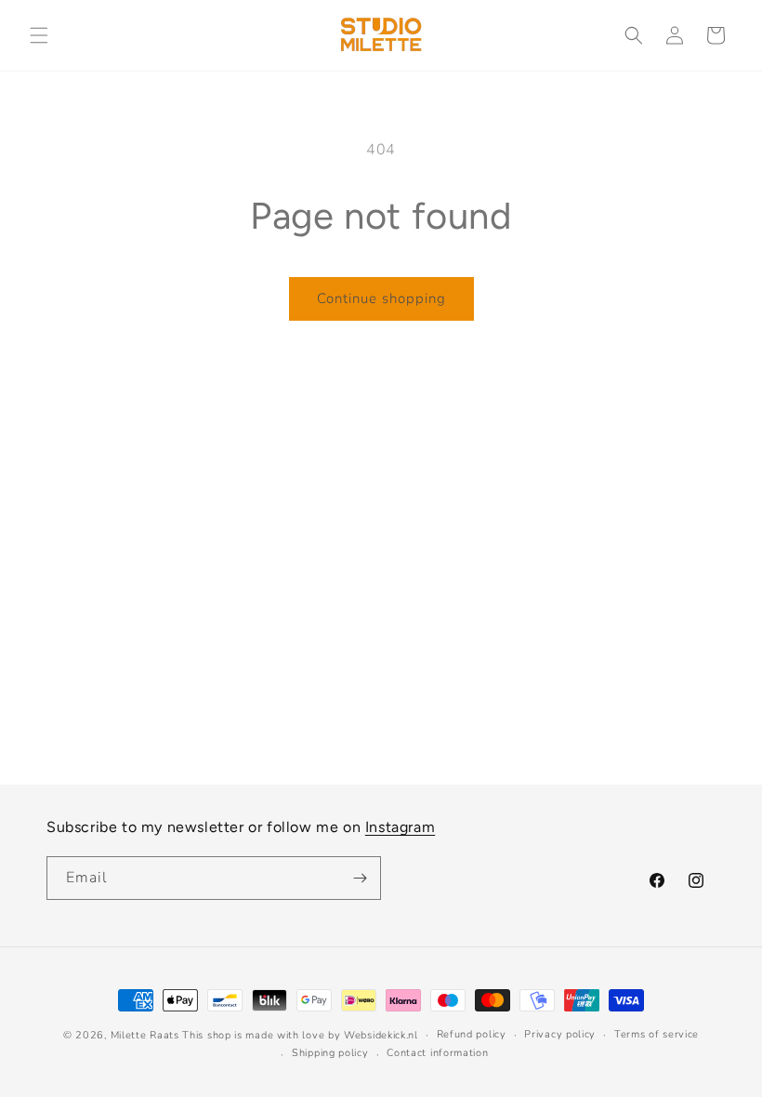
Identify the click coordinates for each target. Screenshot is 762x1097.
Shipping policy (330, 1053)
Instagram (400, 827)
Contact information (437, 1053)
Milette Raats (145, 1035)
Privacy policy (560, 1034)
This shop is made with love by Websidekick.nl (300, 1035)
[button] (39, 35)
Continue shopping (381, 298)
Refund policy (471, 1034)
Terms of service (656, 1034)
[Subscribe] (359, 878)
